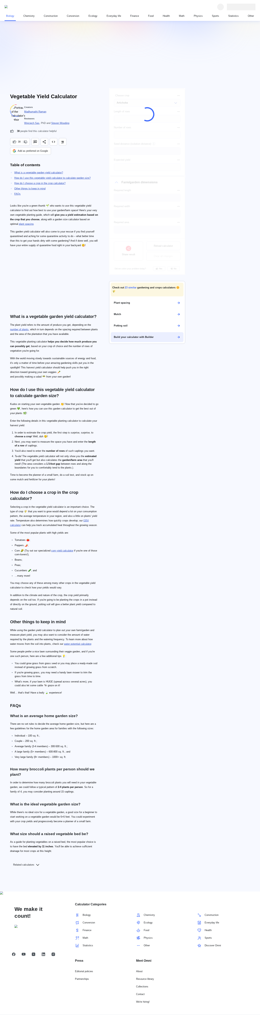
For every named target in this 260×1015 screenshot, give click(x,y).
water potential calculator (77, 643)
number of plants (19, 329)
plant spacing (26, 224)
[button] (147, 289)
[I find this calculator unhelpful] (26, 142)
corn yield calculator (62, 550)
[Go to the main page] (22, 7)
